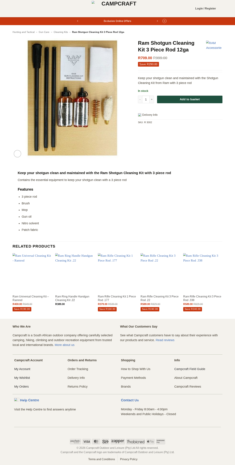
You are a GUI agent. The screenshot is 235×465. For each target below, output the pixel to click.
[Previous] (12, 285)
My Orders (21, 386)
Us (130, 400)
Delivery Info (76, 378)
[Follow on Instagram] (117, 431)
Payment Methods (133, 378)
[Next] (222, 285)
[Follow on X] (124, 431)
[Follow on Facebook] (111, 431)
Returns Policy (78, 386)
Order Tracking (78, 369)
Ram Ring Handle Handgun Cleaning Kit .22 (72, 298)
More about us (64, 345)
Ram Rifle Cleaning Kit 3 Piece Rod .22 (160, 298)
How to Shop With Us (135, 369)
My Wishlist (22, 378)
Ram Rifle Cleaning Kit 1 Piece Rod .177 (117, 298)
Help (29, 400)
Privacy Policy (128, 459)
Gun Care (44, 32)
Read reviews (165, 340)
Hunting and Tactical (24, 32)
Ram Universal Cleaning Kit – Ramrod (31, 298)
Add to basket (190, 99)
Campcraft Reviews (187, 386)
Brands (126, 386)
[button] (15, 8)
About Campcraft (185, 378)
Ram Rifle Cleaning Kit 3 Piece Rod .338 (202, 298)
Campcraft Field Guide (189, 369)
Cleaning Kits (61, 32)
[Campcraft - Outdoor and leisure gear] (117, 8)
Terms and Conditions (101, 459)
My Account (22, 369)
